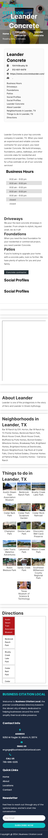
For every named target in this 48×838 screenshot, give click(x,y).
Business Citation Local (13, 13)
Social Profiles (14, 97)
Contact (7, 789)
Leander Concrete (15, 104)
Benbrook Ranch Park (30, 433)
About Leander (14, 107)
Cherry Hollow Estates (18, 453)
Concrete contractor (16, 272)
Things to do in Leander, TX (20, 114)
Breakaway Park (27, 443)
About (6, 781)
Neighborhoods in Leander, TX (21, 110)
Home (6, 33)
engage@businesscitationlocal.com (22, 749)
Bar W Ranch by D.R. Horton (15, 429)
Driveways (12, 86)
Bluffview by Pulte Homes (14, 440)
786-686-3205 (10, 762)
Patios (10, 93)
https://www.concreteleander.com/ (27, 74)
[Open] (43, 13)
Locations (8, 785)
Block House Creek (11, 436)
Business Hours (14, 83)
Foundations (13, 90)
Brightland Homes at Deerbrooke (25, 446)
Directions (12, 117)
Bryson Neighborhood (12, 450)
